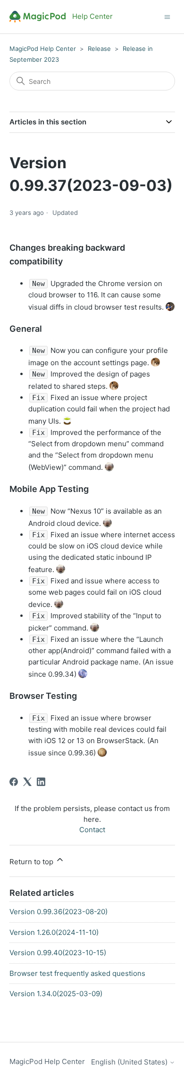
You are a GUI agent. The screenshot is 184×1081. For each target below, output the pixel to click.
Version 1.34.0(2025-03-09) (55, 993)
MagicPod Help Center (42, 48)
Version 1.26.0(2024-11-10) (54, 932)
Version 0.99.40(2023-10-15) (57, 952)
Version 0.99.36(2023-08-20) (58, 911)
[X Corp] (27, 782)
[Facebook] (13, 782)
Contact (92, 829)
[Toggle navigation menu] (167, 16)
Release (99, 48)
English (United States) (130, 1062)
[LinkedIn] (41, 782)
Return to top (32, 861)
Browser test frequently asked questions (77, 973)
